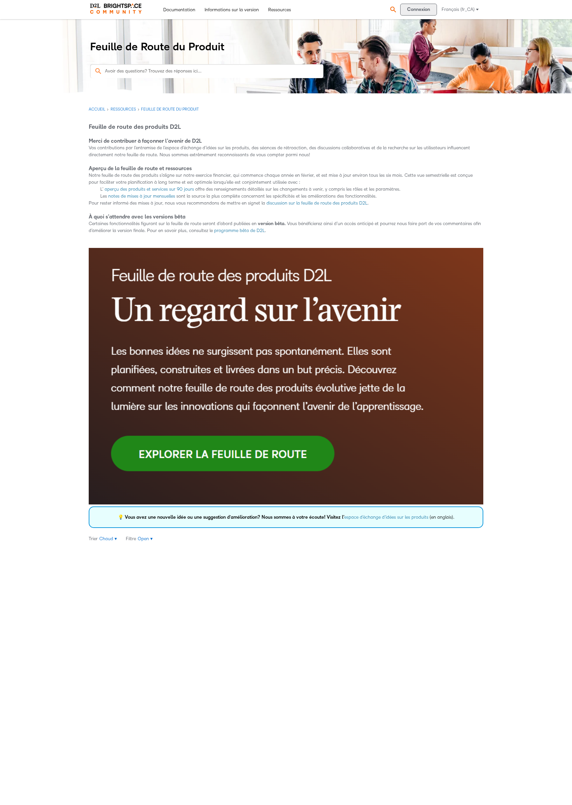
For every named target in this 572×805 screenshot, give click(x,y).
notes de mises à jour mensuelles (141, 196)
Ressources (279, 9)
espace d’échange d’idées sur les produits (386, 517)
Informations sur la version (232, 9)
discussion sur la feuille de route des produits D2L (316, 203)
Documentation (179, 9)
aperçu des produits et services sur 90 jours (148, 189)
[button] (392, 10)
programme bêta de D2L (239, 230)
